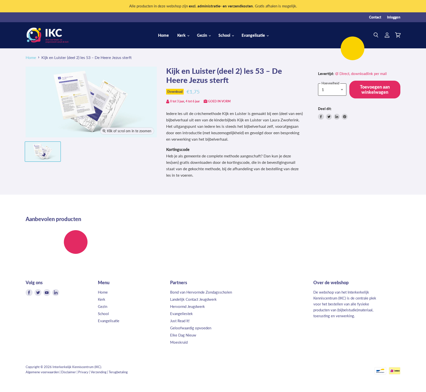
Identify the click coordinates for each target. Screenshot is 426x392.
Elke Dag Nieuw (183, 335)
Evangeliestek (181, 313)
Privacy (83, 372)
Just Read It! (180, 320)
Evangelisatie (254, 35)
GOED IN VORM (219, 101)
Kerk (182, 35)
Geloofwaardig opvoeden (190, 328)
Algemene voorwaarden (42, 372)
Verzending (98, 372)
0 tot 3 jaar (177, 101)
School (224, 35)
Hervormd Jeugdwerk (187, 306)
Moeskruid (179, 342)
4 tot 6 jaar (193, 101)
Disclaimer (68, 372)
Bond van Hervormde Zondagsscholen (201, 292)
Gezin (202, 35)
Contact (375, 17)
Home (163, 35)
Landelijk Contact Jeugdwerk (193, 299)
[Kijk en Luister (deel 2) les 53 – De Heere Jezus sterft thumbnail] (42, 151)
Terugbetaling (118, 372)
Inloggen (393, 17)
